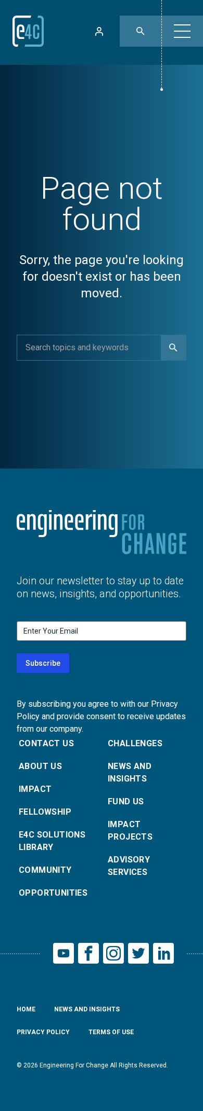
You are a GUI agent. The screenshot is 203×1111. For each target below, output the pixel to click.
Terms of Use (111, 1032)
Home (26, 1009)
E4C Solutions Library (52, 841)
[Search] (173, 347)
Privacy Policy (43, 1032)
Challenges (135, 743)
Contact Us (46, 743)
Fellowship (45, 812)
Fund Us (126, 801)
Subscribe (43, 663)
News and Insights (129, 772)
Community (45, 870)
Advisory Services (129, 866)
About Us (40, 766)
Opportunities (53, 893)
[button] (182, 31)
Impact (35, 789)
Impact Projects (130, 830)
